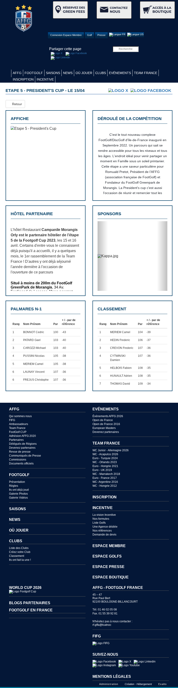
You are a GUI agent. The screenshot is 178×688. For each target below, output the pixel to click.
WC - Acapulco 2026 (105, 454)
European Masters (104, 428)
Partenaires (16, 439)
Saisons (53, 73)
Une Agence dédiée (105, 526)
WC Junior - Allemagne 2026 (110, 450)
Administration (108, 684)
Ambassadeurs (18, 424)
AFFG (17, 73)
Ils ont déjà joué (19, 489)
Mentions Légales (111, 676)
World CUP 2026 (25, 588)
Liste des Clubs (19, 548)
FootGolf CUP (17, 432)
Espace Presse (108, 567)
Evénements (120, 73)
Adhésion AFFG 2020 (22, 436)
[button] (103, 256)
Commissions (17, 459)
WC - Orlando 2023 (104, 462)
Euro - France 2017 (104, 478)
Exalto (162, 684)
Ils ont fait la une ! (20, 559)
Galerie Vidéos (18, 497)
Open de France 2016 (106, 424)
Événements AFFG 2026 (107, 416)
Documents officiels (21, 463)
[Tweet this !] (56, 54)
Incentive (45, 79)
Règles (13, 485)
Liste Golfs (99, 522)
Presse (101, 35)
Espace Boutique (110, 577)
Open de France (102, 420)
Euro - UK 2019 (102, 470)
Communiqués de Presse (25, 455)
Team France (145, 73)
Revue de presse (20, 451)
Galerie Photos (18, 493)
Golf (89, 35)
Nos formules (100, 518)
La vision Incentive (104, 514)
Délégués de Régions (23, 443)
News (68, 73)
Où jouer (84, 73)
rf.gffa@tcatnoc (101, 624)
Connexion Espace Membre (66, 35)
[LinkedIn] (60, 58)
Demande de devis (104, 534)
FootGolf (34, 73)
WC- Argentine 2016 (105, 482)
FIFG (12, 420)
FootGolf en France (31, 610)
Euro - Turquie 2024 (105, 458)
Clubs (100, 73)
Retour (16, 104)
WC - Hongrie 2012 (104, 485)
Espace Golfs (107, 556)
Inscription (23, 79)
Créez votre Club (19, 552)
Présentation (17, 482)
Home (8, 73)
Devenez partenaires (22, 447)
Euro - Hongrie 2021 (105, 466)
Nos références (102, 530)
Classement (16, 556)
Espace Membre (109, 546)
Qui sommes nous (20, 416)
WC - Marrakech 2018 (106, 474)
